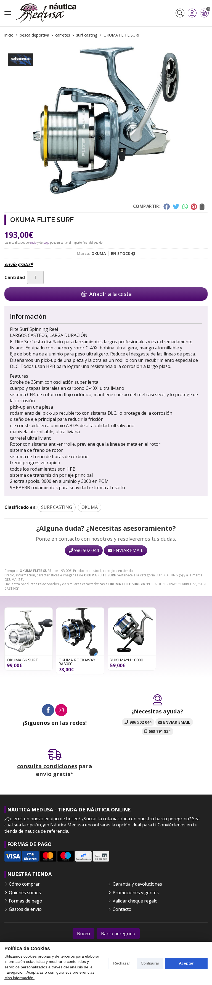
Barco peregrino (118, 933)
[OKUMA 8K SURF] (28, 632)
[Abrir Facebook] (48, 710)
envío (33, 242)
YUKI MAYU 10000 (126, 659)
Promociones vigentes (136, 892)
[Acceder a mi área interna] (192, 13)
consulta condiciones (47, 766)
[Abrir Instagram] (61, 710)
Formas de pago (25, 901)
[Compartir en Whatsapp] (185, 206)
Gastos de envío (25, 909)
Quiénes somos (25, 892)
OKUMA (10, 579)
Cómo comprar (24, 884)
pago (46, 242)
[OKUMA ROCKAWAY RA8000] (80, 632)
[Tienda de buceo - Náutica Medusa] (45, 13)
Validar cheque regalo (135, 901)
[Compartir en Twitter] (176, 206)
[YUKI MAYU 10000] (132, 632)
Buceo (83, 933)
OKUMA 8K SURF (22, 659)
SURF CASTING (167, 575)
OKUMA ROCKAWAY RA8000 (77, 661)
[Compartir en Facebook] (166, 206)
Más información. (19, 978)
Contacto (122, 909)
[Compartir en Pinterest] (194, 206)
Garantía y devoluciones (137, 884)
